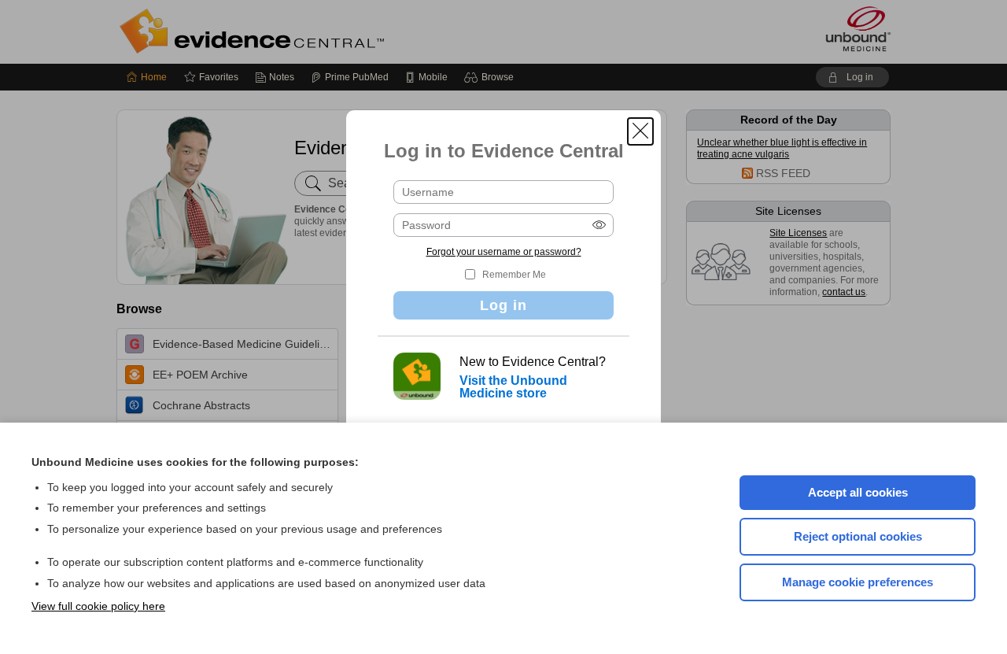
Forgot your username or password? (503, 251)
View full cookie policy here (98, 606)
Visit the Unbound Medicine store (513, 387)
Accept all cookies (858, 492)
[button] (640, 131)
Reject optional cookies (858, 536)
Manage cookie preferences (857, 582)
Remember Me (514, 274)
